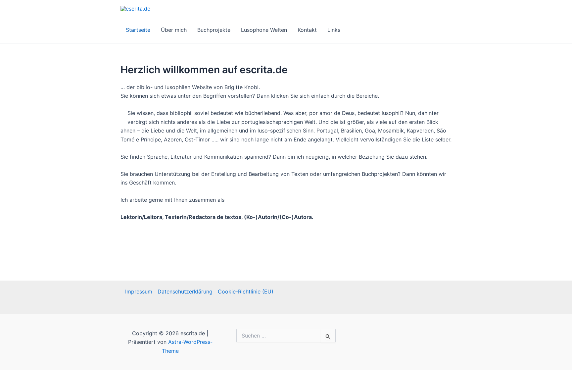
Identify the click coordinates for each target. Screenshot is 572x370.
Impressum (138, 291)
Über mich (174, 29)
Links (333, 29)
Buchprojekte (213, 29)
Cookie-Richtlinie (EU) (245, 291)
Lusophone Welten (264, 29)
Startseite (138, 29)
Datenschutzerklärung (185, 291)
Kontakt (307, 29)
